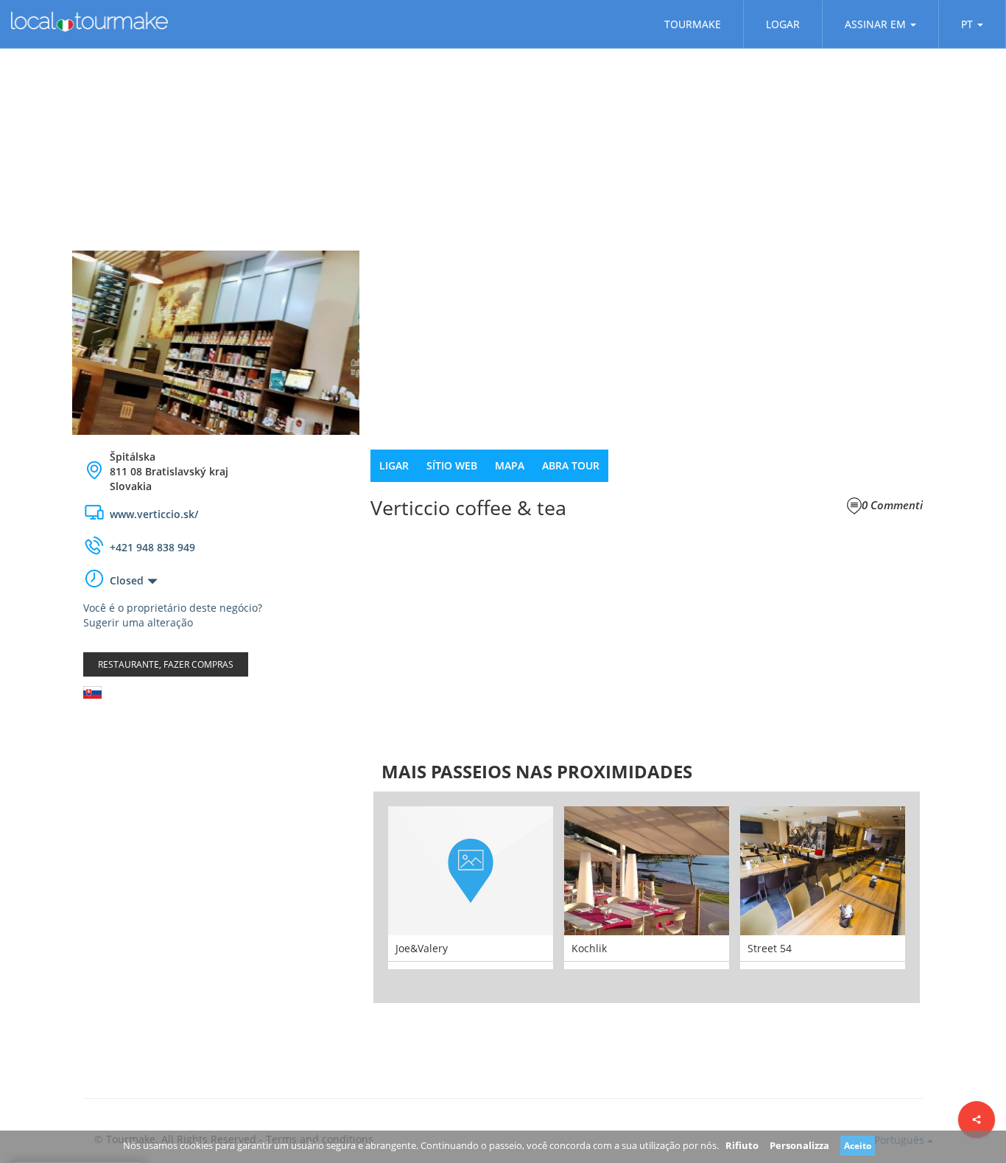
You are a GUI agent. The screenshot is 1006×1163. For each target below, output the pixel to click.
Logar (783, 24)
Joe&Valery (421, 948)
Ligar (394, 465)
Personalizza (799, 1145)
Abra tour (570, 465)
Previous (351, 897)
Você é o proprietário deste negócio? (172, 608)
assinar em (875, 24)
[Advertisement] (215, 827)
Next (942, 897)
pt (967, 24)
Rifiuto (742, 1145)
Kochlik (589, 948)
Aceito (857, 1145)
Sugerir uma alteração (138, 622)
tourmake (692, 24)
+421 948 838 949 (152, 547)
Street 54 (770, 948)
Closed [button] (127, 580)
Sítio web (451, 465)
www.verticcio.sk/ (154, 514)
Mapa (509, 465)
